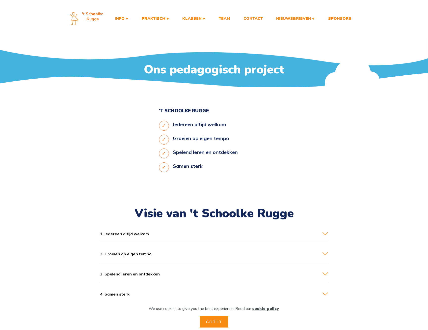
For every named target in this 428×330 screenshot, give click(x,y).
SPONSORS (339, 18)
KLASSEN (192, 18)
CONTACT (253, 18)
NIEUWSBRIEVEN (293, 18)
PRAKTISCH (153, 18)
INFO (120, 18)
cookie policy (265, 308)
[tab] (214, 234)
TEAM (224, 18)
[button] (214, 234)
